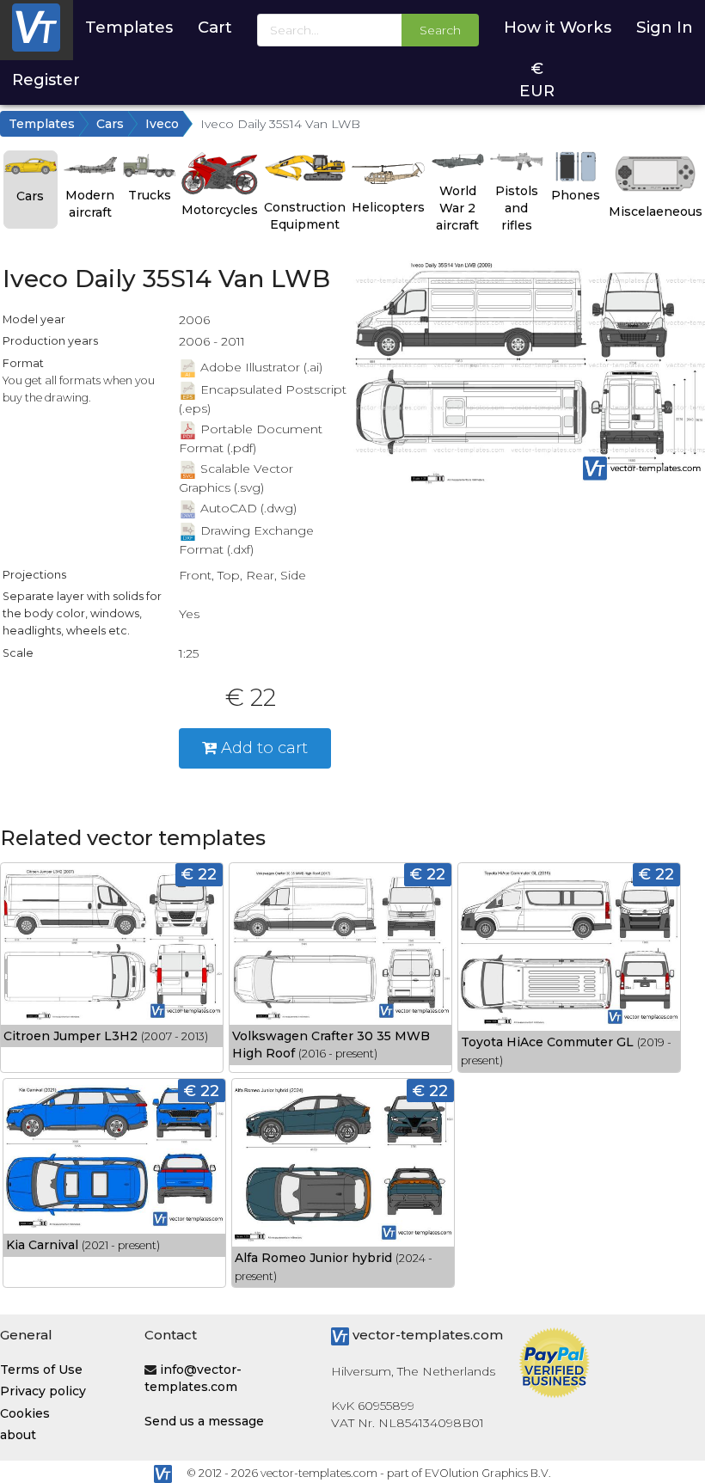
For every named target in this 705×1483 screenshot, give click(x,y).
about (18, 1435)
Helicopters (388, 207)
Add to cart (262, 747)
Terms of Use (41, 1369)
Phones (575, 195)
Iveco (162, 124)
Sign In (664, 27)
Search (440, 30)
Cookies (25, 1413)
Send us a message (204, 1421)
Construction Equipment (305, 215)
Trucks (149, 195)
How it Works (557, 27)
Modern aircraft (89, 203)
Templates (129, 27)
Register (46, 79)
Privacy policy (43, 1391)
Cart (215, 27)
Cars (110, 124)
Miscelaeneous (655, 211)
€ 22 (199, 874)
